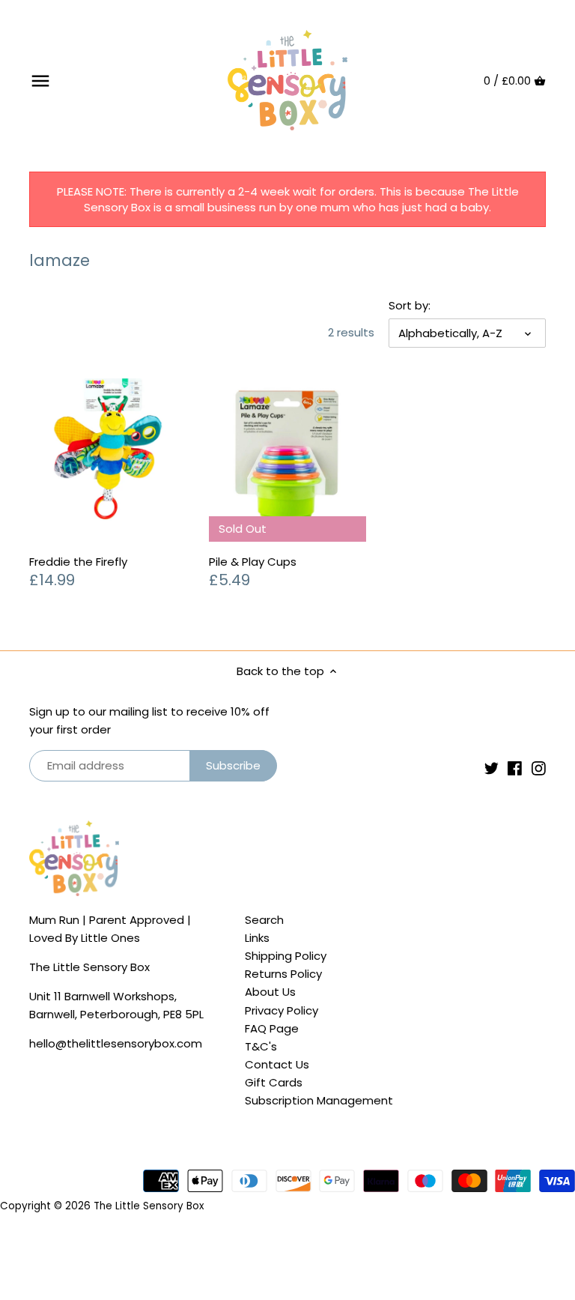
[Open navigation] (40, 81)
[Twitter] (491, 768)
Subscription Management (319, 1100)
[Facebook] (515, 768)
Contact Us (277, 1064)
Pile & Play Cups (252, 561)
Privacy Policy (281, 1010)
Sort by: (410, 305)
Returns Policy (283, 974)
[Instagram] (539, 768)
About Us (270, 992)
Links (257, 938)
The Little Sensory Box (149, 1206)
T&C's (261, 1046)
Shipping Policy (285, 956)
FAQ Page (272, 1028)
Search (264, 920)
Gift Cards (273, 1082)
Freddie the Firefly (78, 561)
